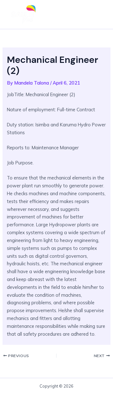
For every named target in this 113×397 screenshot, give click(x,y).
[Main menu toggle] (98, 14)
